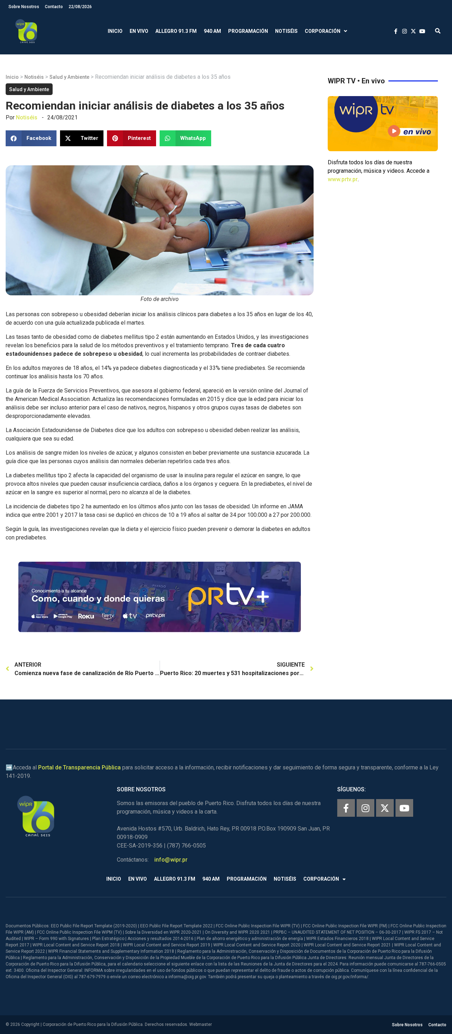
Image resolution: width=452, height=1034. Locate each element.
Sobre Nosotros (23, 6)
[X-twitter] (385, 808)
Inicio (115, 31)
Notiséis (286, 31)
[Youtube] (404, 808)
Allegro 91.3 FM (176, 31)
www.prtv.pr (343, 179)
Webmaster (200, 1024)
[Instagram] (365, 808)
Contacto (54, 6)
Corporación (322, 31)
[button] (438, 31)
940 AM (212, 31)
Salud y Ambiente (69, 77)
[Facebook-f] (346, 808)
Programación (248, 31)
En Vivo (139, 31)
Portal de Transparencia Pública (79, 767)
